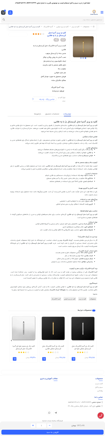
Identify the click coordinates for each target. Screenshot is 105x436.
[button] (73, 359)
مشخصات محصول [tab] (52, 113)
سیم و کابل (99, 387)
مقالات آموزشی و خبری (48, 378)
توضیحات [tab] (67, 113)
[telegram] (55, 413)
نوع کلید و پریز (61, 99)
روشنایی (100, 390)
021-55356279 (73, 402)
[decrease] (49, 426)
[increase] (33, 426)
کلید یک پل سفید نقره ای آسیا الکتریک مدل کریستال (24, 347)
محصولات (86, 26)
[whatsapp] (49, 413)
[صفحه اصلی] (94, 26)
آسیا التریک (55, 87)
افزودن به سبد (52, 432)
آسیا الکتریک (48, 26)
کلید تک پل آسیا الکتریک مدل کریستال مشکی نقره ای (82, 347)
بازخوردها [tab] (37, 113)
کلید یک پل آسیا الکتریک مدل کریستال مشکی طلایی (53, 347)
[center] (3, 19)
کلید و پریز (75, 26)
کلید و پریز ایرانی (62, 26)
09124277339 (91, 402)
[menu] (102, 12)
